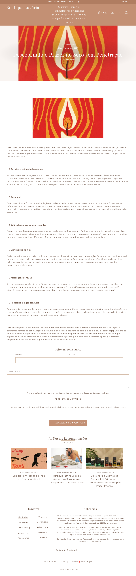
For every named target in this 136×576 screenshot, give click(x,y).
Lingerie (74, 6)
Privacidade (42, 527)
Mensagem (13, 372)
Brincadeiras (79, 18)
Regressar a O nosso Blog (70, 423)
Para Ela (55, 14)
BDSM (74, 14)
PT (123, 2)
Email (73, 355)
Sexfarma (63, 6)
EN (126, 2)
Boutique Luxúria (23, 7)
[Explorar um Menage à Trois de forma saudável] (29, 458)
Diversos (68, 21)
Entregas (23, 522)
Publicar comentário (68, 399)
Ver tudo (68, 443)
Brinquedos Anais (61, 18)
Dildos (82, 14)
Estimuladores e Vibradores (69, 10)
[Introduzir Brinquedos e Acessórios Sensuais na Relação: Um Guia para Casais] (67, 458)
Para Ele (65, 14)
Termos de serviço (106, 407)
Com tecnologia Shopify (68, 569)
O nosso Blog (70, 44)
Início (63, 44)
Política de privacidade (46, 407)
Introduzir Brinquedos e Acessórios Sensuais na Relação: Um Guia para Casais (67, 479)
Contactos (23, 517)
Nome (18, 355)
